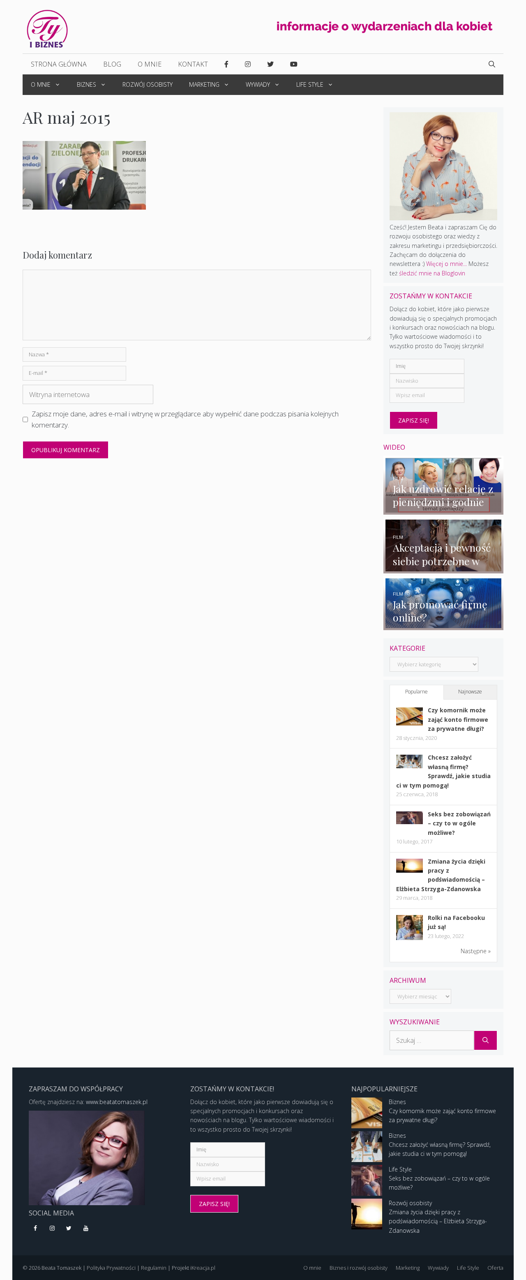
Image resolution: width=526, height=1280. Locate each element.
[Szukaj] (485, 1040)
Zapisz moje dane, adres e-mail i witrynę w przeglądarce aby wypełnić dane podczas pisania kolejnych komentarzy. (185, 419)
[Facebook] (35, 1229)
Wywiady (258, 84)
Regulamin (153, 1267)
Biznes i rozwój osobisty (359, 1267)
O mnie (149, 64)
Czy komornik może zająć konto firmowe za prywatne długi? (458, 719)
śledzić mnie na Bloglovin (432, 273)
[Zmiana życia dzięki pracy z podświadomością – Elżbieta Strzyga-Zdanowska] (409, 870)
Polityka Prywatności (111, 1267)
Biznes (86, 84)
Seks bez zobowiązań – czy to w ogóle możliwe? (459, 823)
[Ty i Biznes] (47, 28)
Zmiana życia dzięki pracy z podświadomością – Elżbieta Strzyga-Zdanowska (438, 1221)
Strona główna (59, 64)
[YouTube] (85, 1229)
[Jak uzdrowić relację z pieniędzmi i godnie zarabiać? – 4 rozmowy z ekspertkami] (443, 509)
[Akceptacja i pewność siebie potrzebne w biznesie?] (443, 569)
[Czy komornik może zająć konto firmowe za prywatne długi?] (409, 723)
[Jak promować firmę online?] (443, 625)
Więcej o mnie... (446, 264)
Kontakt (193, 64)
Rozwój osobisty (147, 84)
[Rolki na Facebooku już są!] (409, 939)
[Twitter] (69, 1229)
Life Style (309, 84)
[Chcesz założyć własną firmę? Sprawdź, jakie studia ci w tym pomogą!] (409, 766)
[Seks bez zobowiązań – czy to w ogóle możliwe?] (409, 822)
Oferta (495, 1267)
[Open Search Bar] (491, 64)
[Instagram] (52, 1229)
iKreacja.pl (202, 1267)
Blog (112, 64)
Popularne (416, 691)
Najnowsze (470, 691)
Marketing (204, 84)
